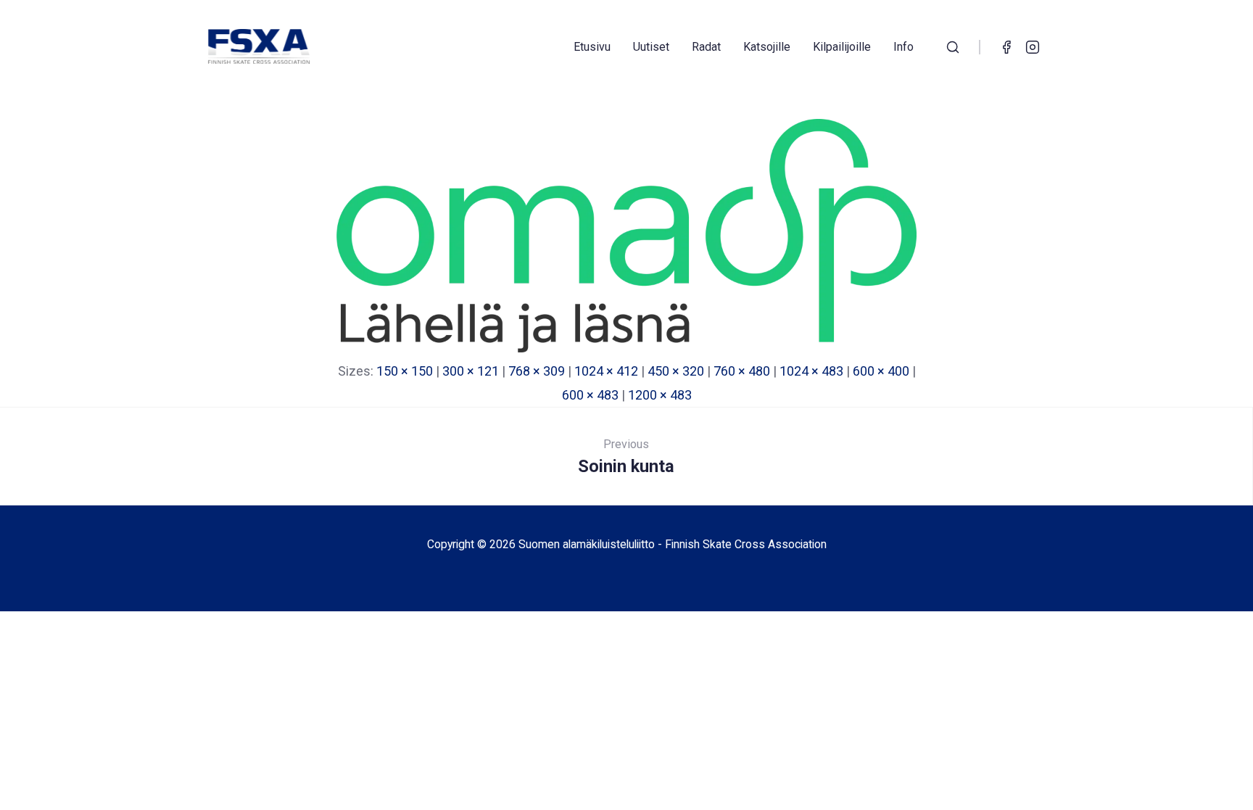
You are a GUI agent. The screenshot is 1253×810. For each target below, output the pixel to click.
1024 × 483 (811, 371)
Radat (706, 47)
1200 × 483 (660, 394)
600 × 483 (590, 394)
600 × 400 (881, 371)
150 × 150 (404, 371)
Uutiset (651, 47)
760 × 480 (742, 371)
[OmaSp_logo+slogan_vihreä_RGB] (626, 347)
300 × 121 (470, 371)
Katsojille (766, 47)
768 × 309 (536, 371)
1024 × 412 (606, 371)
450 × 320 (676, 371)
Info (903, 47)
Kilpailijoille (842, 47)
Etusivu (592, 47)
